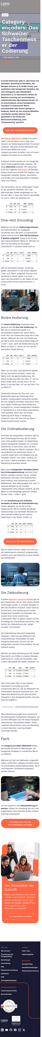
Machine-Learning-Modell (21, 599)
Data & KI (5, 15)
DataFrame (23, 169)
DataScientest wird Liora (30, 971)
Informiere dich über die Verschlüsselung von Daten (20, 823)
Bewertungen (5, 960)
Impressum (5, 973)
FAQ (2, 967)
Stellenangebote (27, 954)
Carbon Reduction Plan (9, 991)
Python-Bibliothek (12, 138)
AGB (2, 977)
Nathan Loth (13, 57)
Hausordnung (5, 963)
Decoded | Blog (27, 964)
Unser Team (26, 951)
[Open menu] (38, 4)
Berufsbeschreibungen (30, 967)
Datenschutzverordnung (9, 970)
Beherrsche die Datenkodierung (20, 541)
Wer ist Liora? (5, 951)
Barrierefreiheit (6, 994)
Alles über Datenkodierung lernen (20, 130)
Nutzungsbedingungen (9, 980)
